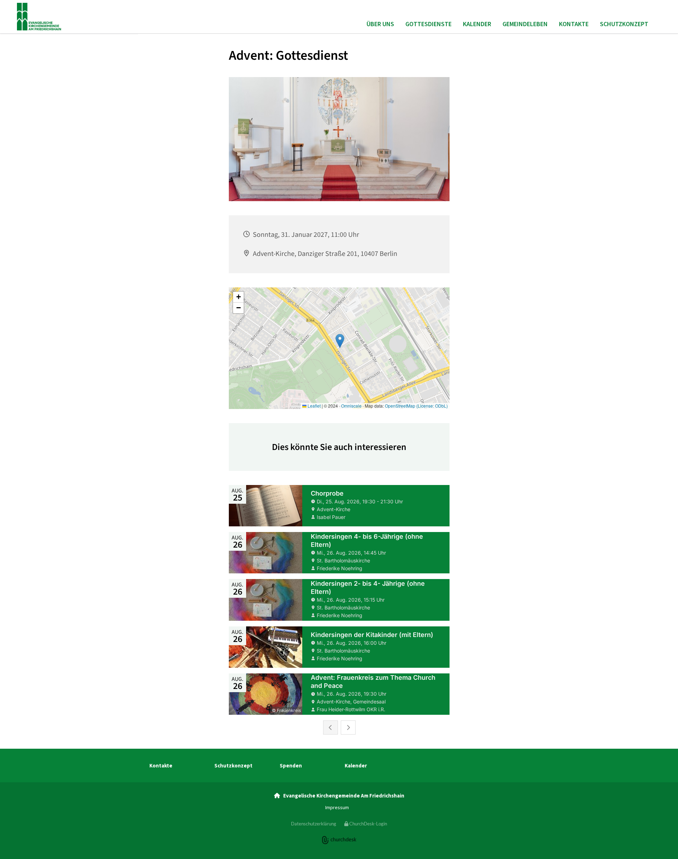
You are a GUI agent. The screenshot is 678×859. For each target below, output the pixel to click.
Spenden (291, 765)
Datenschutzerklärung (313, 823)
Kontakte (574, 24)
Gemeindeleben (525, 24)
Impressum (337, 807)
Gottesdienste (428, 24)
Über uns (380, 24)
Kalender (477, 24)
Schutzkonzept (624, 24)
